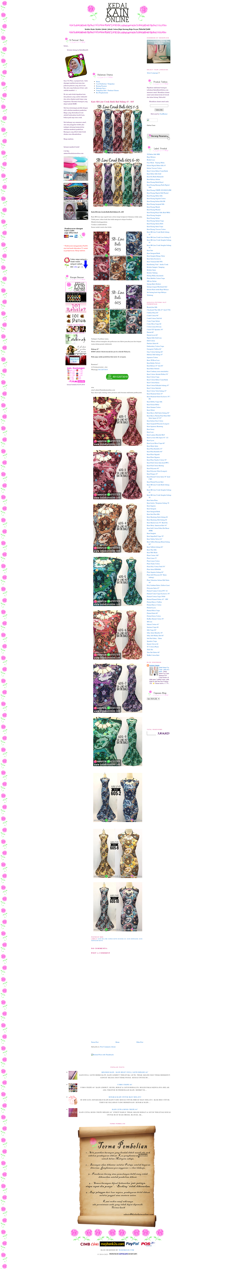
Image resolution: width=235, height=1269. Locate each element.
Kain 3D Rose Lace (153, 360)
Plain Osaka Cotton (153, 564)
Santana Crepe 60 (153, 627)
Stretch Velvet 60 (152, 644)
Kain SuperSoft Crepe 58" (155, 536)
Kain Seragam (132, 939)
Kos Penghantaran (102, 92)
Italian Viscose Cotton (154, 168)
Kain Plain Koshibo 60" (155, 451)
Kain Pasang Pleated (153, 210)
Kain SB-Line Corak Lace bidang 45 (159, 237)
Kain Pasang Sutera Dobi (155, 224)
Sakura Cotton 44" (153, 624)
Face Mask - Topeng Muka (155, 162)
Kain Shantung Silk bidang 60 (157, 520)
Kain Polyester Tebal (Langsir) (157, 471)
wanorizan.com (126, 1250)
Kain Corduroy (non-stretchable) (157, 371)
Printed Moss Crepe (153, 610)
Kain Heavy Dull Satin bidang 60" (158, 413)
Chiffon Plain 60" (153, 313)
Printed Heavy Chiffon (154, 602)
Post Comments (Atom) (108, 1047)
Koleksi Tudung (152, 273)
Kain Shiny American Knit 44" (157, 525)
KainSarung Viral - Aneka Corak (157, 264)
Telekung (150, 295)
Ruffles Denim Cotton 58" (155, 619)
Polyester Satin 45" (153, 588)
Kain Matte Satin (152, 446)
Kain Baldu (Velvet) (153, 363)
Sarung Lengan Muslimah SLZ (157, 287)
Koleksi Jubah (154, 665)
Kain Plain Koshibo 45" (155, 449)
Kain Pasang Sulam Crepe (155, 221)
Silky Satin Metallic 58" (155, 633)
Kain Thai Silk (152, 550)
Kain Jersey (150, 429)
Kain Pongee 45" (152, 474)
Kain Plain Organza (153, 457)
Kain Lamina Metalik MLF (156, 435)
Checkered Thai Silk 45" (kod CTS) (158, 310)
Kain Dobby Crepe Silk (154, 402)
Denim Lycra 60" (152, 335)
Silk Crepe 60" (152, 630)
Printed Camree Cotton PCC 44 (157, 591)
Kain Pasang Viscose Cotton (156, 229)
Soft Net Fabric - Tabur (154, 638)
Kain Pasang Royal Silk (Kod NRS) (158, 212)
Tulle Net (150, 649)
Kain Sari (150, 250)
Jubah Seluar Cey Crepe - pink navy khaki (164, 669)
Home (98, 81)
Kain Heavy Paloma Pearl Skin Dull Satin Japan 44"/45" (158, 417)
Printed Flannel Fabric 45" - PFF (157, 599)
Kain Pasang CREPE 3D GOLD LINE (159, 190)
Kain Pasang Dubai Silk (155, 196)
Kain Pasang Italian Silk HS (156, 201)
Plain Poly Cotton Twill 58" (156, 566)
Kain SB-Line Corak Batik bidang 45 (112, 939)
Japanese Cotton (152, 357)
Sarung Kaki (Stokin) (154, 284)
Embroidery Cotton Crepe (155, 346)
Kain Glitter (151, 410)
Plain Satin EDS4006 (154, 569)
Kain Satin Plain (152, 500)
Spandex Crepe (152, 641)
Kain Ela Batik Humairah (155, 176)
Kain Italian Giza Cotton (155, 421)
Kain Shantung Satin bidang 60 (157, 517)
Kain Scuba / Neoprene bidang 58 (158, 503)
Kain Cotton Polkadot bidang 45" (158, 385)
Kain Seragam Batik (153, 253)
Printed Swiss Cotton (154, 616)
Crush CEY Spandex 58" (155, 329)
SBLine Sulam (151, 281)
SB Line (149, 622)
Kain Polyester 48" (153, 468)
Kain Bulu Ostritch (153, 368)
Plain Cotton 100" (153, 555)
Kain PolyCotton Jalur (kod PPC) (158, 463)
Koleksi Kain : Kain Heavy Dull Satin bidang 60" (125, 1072)
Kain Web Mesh (152, 552)
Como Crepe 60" (124, 1084)
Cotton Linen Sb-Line (154, 327)
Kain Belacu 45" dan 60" (155, 366)
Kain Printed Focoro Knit (155, 482)
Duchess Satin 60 (152, 343)
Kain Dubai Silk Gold (154, 174)
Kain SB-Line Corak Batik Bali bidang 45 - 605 (112, 101)
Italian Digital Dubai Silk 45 (156, 165)
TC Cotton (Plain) (153, 647)
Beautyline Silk (152, 307)
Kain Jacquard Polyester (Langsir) (158, 424)
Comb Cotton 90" (153, 315)
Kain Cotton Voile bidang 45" (157, 391)
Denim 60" (150, 332)
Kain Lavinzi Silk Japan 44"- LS (157, 437)
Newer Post (95, 1042)
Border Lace (151, 160)
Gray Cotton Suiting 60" (155, 352)
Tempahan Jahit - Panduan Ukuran (107, 90)
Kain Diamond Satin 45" (155, 394)
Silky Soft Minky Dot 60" (155, 635)
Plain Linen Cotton (153, 561)
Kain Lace (150, 432)
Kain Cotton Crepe (153, 377)
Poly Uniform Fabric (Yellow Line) (158, 585)
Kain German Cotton (154, 407)
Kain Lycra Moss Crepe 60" (156, 443)
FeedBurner (163, 114)
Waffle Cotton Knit (153, 655)
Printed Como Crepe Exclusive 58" (158, 594)
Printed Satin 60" (152, 613)
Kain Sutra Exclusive (154, 259)
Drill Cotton (151, 341)
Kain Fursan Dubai (153, 404)
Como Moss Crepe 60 (154, 324)
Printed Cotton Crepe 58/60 (156, 596)
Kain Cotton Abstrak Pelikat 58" (157, 374)
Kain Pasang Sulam (153, 218)
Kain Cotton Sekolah (154, 388)
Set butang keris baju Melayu (156, 292)
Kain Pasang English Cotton (156, 198)
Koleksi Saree (151, 270)
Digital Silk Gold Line (154, 338)
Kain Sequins (151, 506)
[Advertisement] (109, 1023)
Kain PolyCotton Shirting (155, 465)
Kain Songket (151, 533)
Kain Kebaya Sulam (153, 179)
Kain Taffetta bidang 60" (155, 547)
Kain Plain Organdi (153, 454)
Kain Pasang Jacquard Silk (155, 204)
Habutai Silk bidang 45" (155, 354)
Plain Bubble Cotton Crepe (156, 278)
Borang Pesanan (101, 86)
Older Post (139, 1042)
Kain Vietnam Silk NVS (154, 261)
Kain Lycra (150, 440)
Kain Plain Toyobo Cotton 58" (157, 460)
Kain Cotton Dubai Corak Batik (157, 171)
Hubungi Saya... (101, 88)
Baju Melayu (151, 157)
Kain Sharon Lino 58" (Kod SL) (157, 523)
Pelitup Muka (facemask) (155, 275)
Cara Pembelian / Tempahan (105, 84)
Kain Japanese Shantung (155, 426)
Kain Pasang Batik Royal (155, 182)
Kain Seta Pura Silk (153, 514)
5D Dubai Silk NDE (153, 154)
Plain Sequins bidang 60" (155, 572)
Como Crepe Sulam (153, 321)
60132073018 (103, 369)
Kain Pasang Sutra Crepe (155, 226)
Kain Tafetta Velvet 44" (154, 539)
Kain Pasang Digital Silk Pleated (157, 193)
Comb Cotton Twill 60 (154, 318)
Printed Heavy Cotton (154, 605)
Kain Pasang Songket (154, 215)
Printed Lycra (151, 608)
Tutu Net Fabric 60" (153, 652)
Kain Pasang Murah (153, 207)
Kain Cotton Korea (153, 382)
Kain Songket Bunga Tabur (156, 256)
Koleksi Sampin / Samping (155, 267)
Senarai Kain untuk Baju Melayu (158, 289)
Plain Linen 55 (152, 558)
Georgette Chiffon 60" (154, 349)
